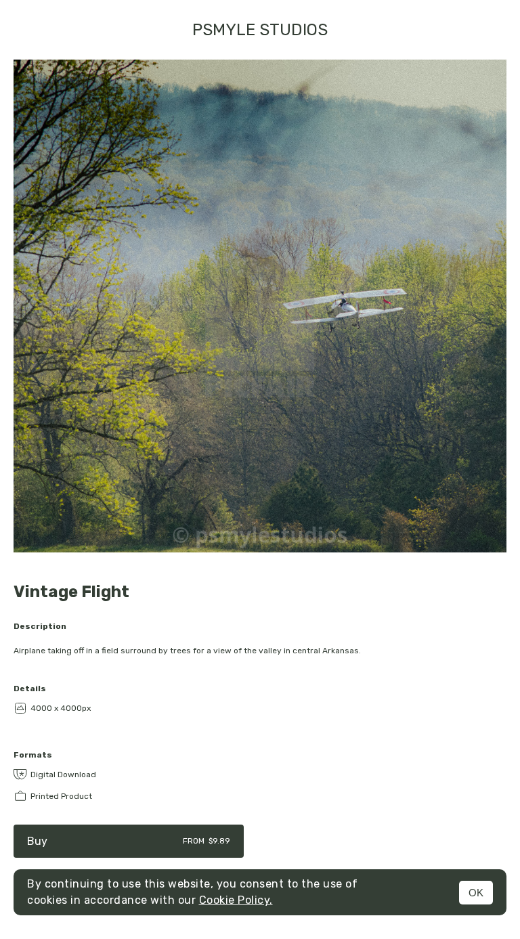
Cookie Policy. (236, 900)
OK (476, 892)
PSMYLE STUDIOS (260, 29)
